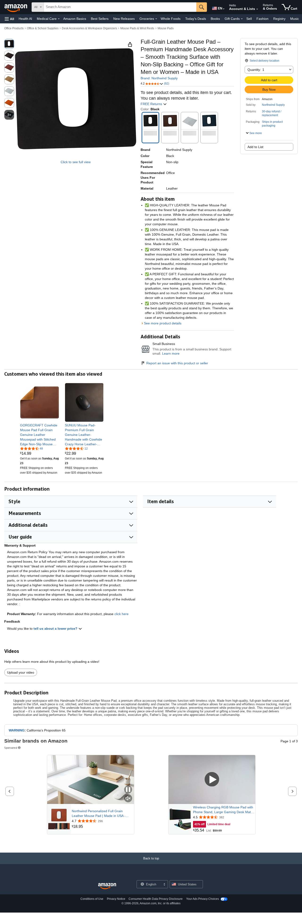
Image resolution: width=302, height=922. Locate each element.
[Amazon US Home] (107, 886)
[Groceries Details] (156, 18)
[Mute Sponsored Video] (128, 798)
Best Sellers (100, 19)
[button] (9, 18)
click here (121, 614)
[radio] (9, 44)
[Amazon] (16, 7)
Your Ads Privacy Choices (202, 899)
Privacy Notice (116, 899)
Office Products (14, 28)
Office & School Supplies (43, 28)
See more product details (162, 323)
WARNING (17, 730)
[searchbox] (120, 7)
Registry (279, 19)
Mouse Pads (166, 28)
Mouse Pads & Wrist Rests (137, 28)
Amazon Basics (74, 19)
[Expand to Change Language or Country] (224, 8)
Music (294, 19)
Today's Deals (195, 19)
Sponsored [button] (10, 747)
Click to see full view (76, 162)
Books (215, 19)
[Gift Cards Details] (242, 18)
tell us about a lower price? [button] (56, 628)
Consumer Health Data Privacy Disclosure (156, 899)
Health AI (25, 19)
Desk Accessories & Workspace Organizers (89, 28)
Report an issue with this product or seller (177, 363)
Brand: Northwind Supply (159, 78)
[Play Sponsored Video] (212, 779)
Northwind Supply (273, 104)
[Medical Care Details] (59, 18)
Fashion (262, 19)
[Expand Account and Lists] (257, 9)
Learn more (171, 353)
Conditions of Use (91, 899)
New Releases (124, 19)
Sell (249, 19)
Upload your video (20, 672)
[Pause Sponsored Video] (128, 790)
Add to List (255, 147)
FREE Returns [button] (152, 104)
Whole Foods (170, 19)
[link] (39, 434)
